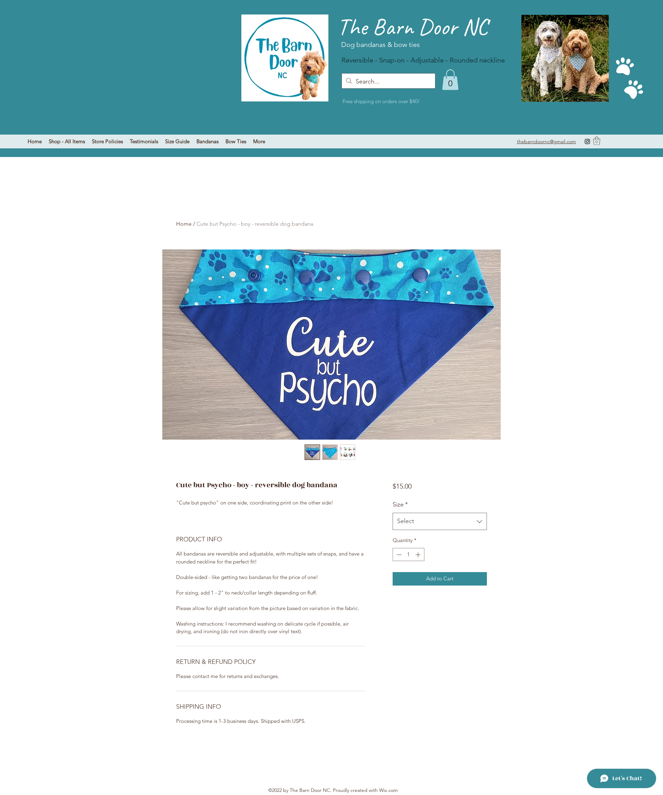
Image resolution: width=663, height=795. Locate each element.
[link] (450, 79)
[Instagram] (587, 141)
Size (400, 504)
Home (184, 223)
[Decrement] (398, 554)
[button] (596, 141)
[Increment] (418, 554)
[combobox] (440, 521)
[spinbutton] (408, 554)
